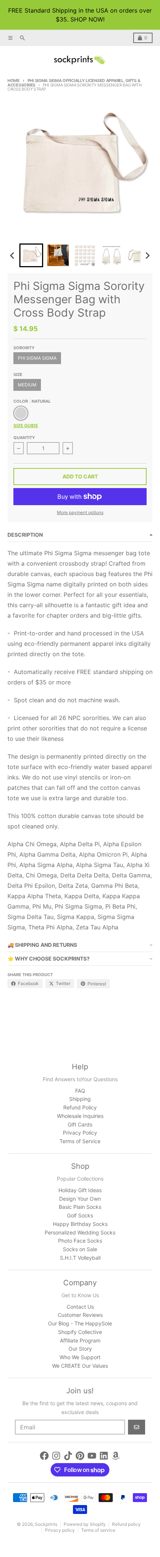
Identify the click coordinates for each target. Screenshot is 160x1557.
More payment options (80, 512)
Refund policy (126, 1524)
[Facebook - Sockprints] (44, 1455)
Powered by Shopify (85, 1524)
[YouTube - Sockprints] (91, 1455)
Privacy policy (60, 1530)
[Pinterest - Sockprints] (80, 1455)
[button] (31, 255)
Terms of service (98, 1530)
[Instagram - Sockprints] (56, 1455)
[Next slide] (147, 255)
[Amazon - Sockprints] (115, 1455)
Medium (27, 384)
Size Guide (25, 425)
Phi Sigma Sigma (37, 358)
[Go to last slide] (12, 255)
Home (13, 80)
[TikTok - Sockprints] (68, 1455)
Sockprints (46, 1524)
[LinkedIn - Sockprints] (103, 1455)
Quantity (24, 437)
